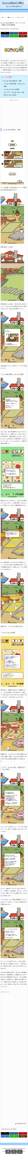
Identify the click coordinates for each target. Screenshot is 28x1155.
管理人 (25, 1123)
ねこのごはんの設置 (11, 89)
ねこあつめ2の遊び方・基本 (12, 81)
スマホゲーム (12, 17)
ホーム (4, 17)
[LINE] (14, 36)
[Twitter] (5, 33)
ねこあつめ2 (21, 17)
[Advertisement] (14, 112)
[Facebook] (14, 33)
